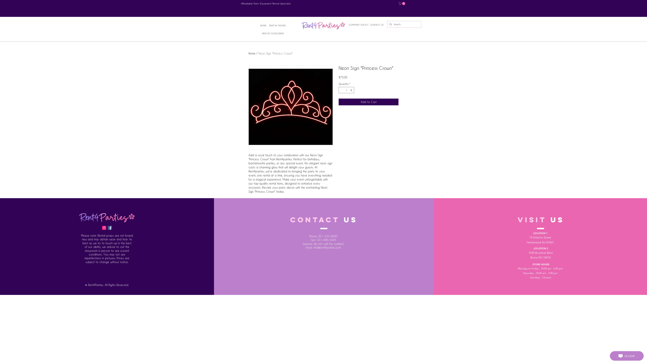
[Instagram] (104, 228)
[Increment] (351, 90)
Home (252, 53)
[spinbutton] (346, 90)
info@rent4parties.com (327, 247)
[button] (402, 3)
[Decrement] (341, 90)
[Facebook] (110, 228)
